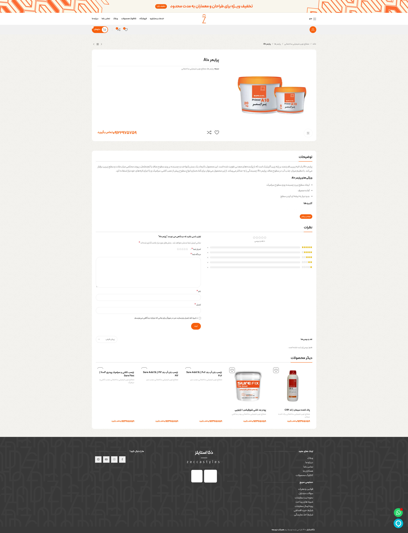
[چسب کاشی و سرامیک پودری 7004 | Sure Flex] (116, 367)
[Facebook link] (122, 459)
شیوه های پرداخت (304, 502)
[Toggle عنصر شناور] (398, 512)
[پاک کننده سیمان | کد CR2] (292, 386)
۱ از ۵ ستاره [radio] (187, 249)
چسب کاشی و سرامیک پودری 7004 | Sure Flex (116, 374)
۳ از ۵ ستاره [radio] (182, 249)
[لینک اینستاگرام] (114, 459)
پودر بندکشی (237, 414)
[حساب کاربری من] (313, 29)
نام (199, 291)
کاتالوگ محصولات (304, 475)
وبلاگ (310, 458)
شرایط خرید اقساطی (303, 510)
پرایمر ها (277, 44)
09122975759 (117, 132)
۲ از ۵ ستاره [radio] (185, 249)
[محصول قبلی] (101, 44)
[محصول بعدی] (94, 44)
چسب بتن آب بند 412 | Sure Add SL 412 (160, 374)
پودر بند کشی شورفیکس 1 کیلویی (250, 410)
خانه (314, 44)
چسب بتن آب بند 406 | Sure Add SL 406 (204, 374)
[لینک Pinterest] (98, 459)
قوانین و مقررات (305, 489)
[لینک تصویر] (210, 476)
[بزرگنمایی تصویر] (308, 133)
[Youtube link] (106, 459)
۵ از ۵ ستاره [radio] (178, 249)
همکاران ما (308, 471)
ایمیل (197, 305)
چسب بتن (194, 379)
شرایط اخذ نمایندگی (303, 515)
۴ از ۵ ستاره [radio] (180, 249)
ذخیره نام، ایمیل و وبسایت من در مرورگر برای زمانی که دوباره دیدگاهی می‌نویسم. (166, 318)
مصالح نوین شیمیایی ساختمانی (296, 44)
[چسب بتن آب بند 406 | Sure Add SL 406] (204, 367)
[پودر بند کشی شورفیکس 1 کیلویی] (248, 386)
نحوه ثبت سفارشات (304, 498)
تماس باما (308, 467)
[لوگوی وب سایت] (204, 18)
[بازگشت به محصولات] (98, 44)
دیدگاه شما (195, 254)
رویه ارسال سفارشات (304, 506)
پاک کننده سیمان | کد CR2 (297, 410)
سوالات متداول (306, 493)
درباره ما (309, 462)
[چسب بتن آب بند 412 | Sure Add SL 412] (160, 367)
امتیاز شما (196, 249)
